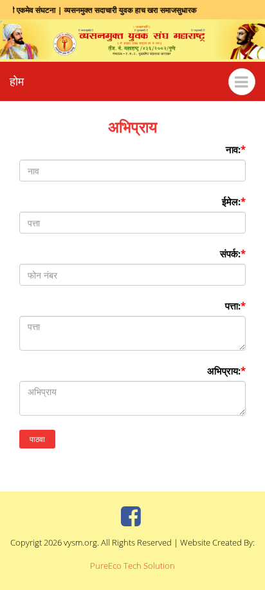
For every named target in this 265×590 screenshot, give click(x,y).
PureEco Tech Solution (132, 565)
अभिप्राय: (226, 370)
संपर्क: (233, 253)
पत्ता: (235, 305)
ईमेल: (234, 201)
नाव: (236, 149)
